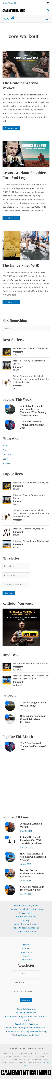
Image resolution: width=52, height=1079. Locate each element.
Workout (7, 454)
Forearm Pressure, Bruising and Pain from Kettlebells (32, 873)
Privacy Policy (26, 913)
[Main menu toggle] (46, 18)
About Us (26, 945)
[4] (10, 873)
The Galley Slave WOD (21, 265)
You (4, 450)
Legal (26, 956)
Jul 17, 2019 (25, 894)
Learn (5, 459)
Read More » (11, 128)
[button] (48, 11)
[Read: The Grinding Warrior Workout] (26, 64)
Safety (26, 920)
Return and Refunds (26, 916)
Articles (6, 463)
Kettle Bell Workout (26, 1009)
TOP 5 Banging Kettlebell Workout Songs (33, 704)
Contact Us (26, 959)
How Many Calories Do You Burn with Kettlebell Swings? (33, 857)
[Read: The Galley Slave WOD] (26, 245)
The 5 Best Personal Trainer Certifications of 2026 (32, 424)
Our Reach (26, 948)
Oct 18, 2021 (26, 831)
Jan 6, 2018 (25, 864)
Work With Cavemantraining (26, 1035)
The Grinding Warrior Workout (20, 85)
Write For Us (26, 952)
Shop (5, 3)
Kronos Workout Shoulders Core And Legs (25, 175)
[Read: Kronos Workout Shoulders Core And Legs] (26, 154)
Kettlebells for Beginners (26, 905)
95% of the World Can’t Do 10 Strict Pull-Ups (32, 888)
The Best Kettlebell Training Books (26, 909)
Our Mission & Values (26, 931)
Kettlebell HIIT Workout (26, 1024)
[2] (10, 425)
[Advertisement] (26, 783)
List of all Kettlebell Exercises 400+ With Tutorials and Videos (31, 840)
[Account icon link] (48, 3)
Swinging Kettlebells (26, 1013)
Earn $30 (13, 3)
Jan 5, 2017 (25, 880)
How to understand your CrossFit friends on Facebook (33, 719)
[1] (10, 409)
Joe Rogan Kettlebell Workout (31, 825)
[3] (10, 857)
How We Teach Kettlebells (26, 928)
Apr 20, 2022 (26, 847)
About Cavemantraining (26, 924)
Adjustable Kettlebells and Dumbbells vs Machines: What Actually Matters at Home (33, 410)
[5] (10, 890)
